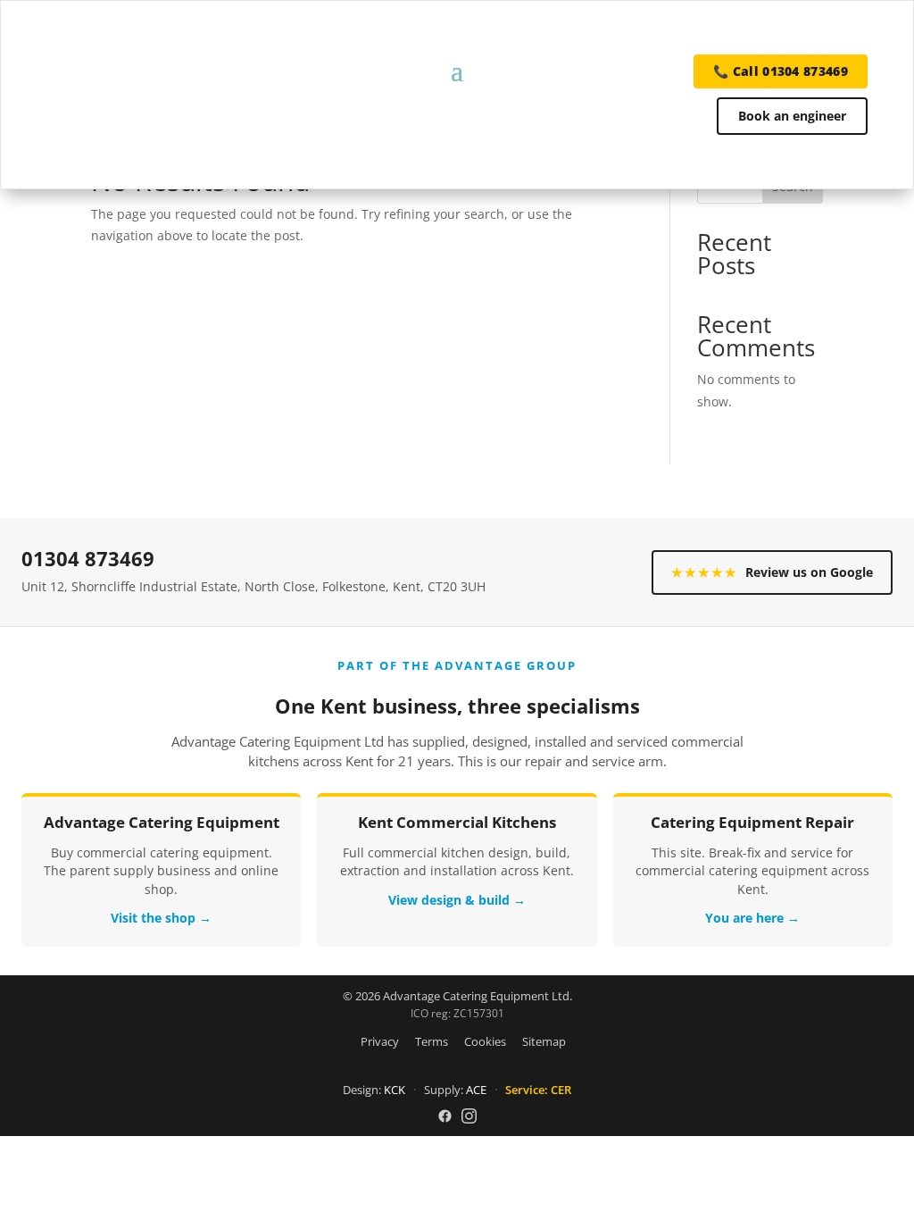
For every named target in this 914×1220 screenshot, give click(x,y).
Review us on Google (772, 572)
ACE (476, 1090)
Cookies (485, 1041)
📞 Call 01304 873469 (780, 71)
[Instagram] (469, 1116)
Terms (431, 1041)
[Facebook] (445, 1116)
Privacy (380, 1041)
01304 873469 (87, 559)
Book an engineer (792, 115)
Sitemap (544, 1041)
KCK (394, 1090)
